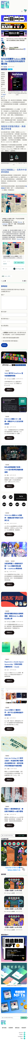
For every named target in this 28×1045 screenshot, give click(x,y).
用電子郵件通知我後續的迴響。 (11, 337)
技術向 (18, 40)
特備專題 (7, 561)
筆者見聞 (22, 40)
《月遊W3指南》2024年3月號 (13, 927)
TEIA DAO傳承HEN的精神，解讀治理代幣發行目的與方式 (13, 518)
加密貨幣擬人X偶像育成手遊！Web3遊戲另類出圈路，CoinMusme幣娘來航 (13, 566)
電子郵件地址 (5, 318)
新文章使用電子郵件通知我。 (11, 341)
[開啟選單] (22, 11)
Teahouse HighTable (19, 38)
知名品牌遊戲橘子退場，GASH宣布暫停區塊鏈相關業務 (13, 469)
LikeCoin (5, 224)
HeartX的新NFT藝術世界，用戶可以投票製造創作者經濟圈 (13, 712)
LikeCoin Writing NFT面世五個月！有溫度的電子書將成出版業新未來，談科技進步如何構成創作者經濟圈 (13, 762)
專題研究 (7, 659)
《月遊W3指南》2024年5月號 (13, 890)
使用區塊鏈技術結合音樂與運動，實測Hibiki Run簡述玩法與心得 (13, 616)
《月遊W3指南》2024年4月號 (13, 909)
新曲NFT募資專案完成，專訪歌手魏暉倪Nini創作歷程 (13, 810)
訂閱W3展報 (21, 835)
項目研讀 (7, 512)
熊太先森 (5, 66)
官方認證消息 (12, 40)
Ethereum (11, 38)
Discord (19, 239)
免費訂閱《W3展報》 (24, 1017)
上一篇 (4, 281)
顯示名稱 (4, 311)
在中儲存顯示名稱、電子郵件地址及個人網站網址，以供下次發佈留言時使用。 (14, 333)
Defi (7, 38)
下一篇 (23, 281)
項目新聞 (7, 370)
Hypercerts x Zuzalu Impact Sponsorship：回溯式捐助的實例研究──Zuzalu (14, 664)
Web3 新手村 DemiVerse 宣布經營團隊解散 (13, 374)
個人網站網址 (4, 325)
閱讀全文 (9, 389)
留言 (2, 294)
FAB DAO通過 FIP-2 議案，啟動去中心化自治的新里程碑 (13, 421)
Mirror (20, 222)
